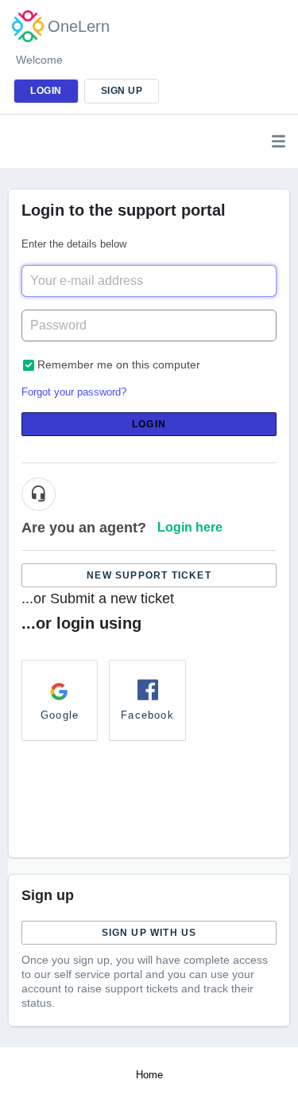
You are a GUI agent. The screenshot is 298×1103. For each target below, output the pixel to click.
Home (149, 1075)
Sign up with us (149, 932)
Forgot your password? (73, 392)
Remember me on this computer (118, 364)
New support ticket (149, 575)
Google (60, 715)
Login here (190, 527)
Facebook (147, 715)
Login (149, 424)
